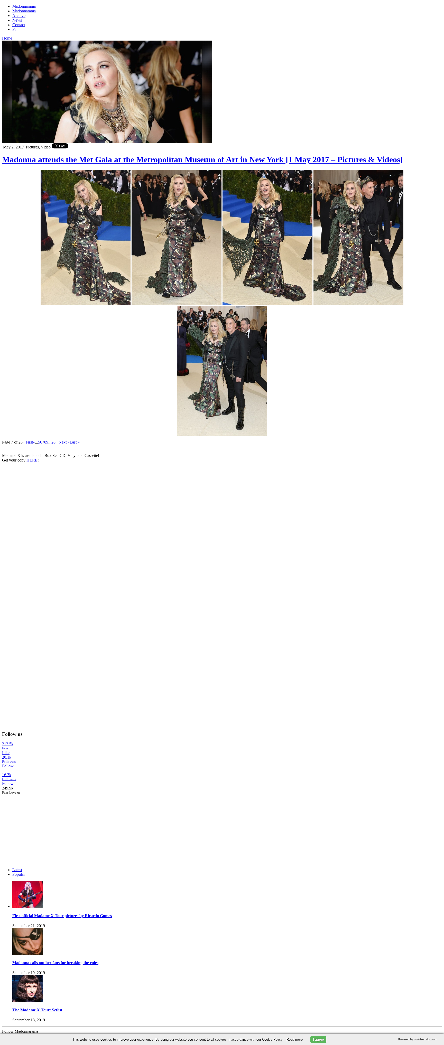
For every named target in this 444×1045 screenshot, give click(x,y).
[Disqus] (222, 531)
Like (6, 752)
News (17, 20)
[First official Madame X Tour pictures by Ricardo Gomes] (27, 906)
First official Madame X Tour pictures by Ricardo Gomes (62, 916)
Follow (8, 766)
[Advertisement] (40, 827)
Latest (17, 870)
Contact (18, 25)
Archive (18, 15)
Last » (75, 442)
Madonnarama (24, 6)
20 (53, 442)
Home (7, 38)
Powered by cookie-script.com (417, 1039)
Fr (14, 29)
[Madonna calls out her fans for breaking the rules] (27, 954)
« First (28, 442)
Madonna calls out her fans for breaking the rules (55, 963)
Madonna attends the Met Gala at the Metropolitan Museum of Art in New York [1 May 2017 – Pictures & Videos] (202, 159)
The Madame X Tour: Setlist (37, 1010)
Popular (18, 874)
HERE (32, 460)
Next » (64, 442)
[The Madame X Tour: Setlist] (27, 1001)
